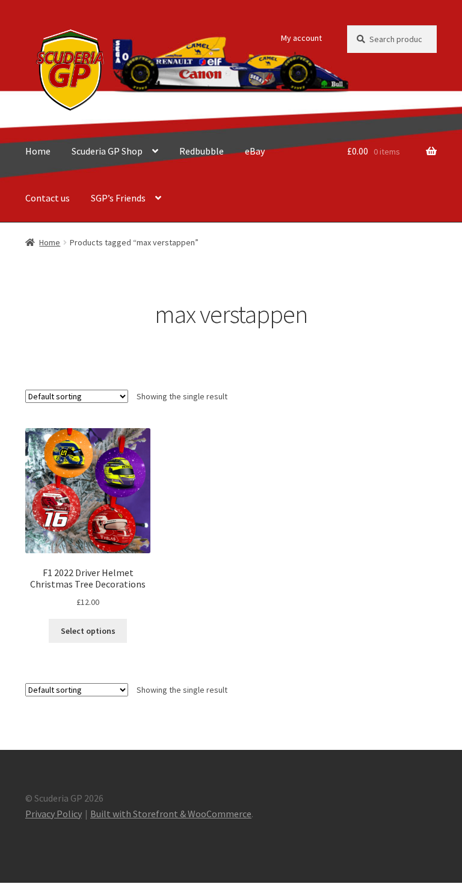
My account (301, 37)
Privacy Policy (53, 814)
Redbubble (201, 151)
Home (38, 151)
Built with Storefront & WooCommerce (170, 814)
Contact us (47, 198)
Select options (88, 630)
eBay (255, 151)
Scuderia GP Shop (107, 151)
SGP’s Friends (118, 198)
